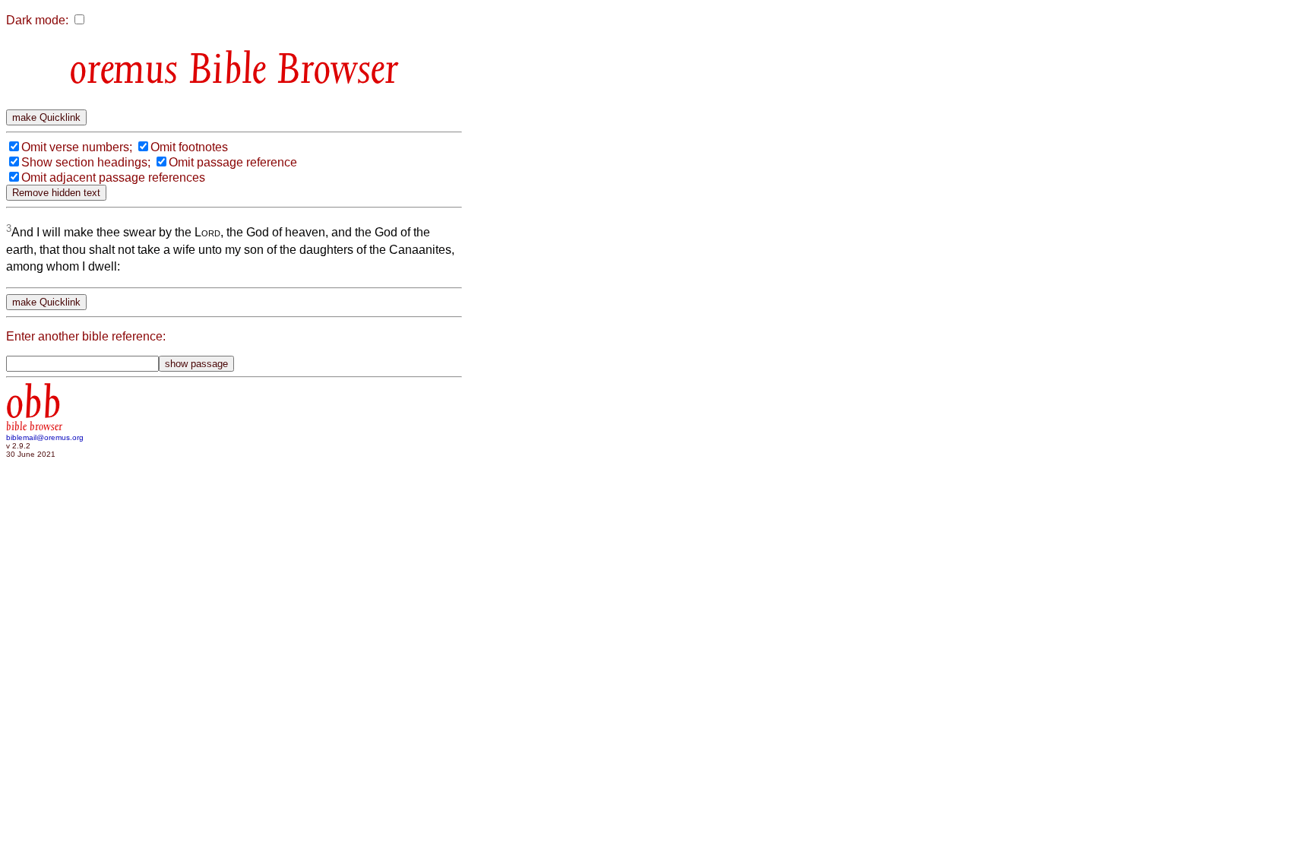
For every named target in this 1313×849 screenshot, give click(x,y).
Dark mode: (37, 20)
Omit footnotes (189, 147)
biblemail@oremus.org (45, 437)
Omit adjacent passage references (113, 177)
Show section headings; (85, 162)
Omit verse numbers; (76, 147)
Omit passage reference (233, 162)
